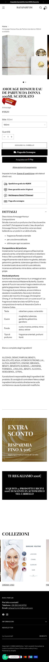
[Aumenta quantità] (4, 136)
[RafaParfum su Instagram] (7, 614)
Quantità (6, 132)
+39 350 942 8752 (19, 605)
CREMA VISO (8, 585)
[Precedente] (5, 2)
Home (4, 26)
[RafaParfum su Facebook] (3, 614)
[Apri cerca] (40, 7)
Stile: (7, 119)
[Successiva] (43, 2)
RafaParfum (19, 646)
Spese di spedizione (25, 173)
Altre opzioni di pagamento (25, 167)
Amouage (6, 107)
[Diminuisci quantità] (11, 136)
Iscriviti (43, 636)
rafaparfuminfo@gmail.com (20, 608)
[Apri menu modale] (3, 7)
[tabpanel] (24, 314)
